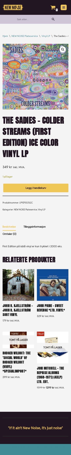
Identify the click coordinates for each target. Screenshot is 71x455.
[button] (63, 49)
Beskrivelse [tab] (9, 226)
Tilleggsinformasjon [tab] (34, 226)
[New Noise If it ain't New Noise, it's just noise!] (13, 7)
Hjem (5, 36)
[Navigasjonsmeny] (64, 7)
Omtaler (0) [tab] (9, 234)
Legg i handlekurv (36, 188)
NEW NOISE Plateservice (25, 36)
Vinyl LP (46, 36)
